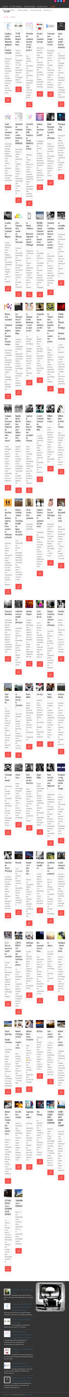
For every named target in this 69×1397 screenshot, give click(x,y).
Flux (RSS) (29, 1394)
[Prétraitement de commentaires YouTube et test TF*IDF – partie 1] (29, 26)
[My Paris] (40, 1024)
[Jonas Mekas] (50, 687)
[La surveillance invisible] (61, 215)
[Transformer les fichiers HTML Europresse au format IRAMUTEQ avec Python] (29, 117)
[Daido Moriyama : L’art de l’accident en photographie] (50, 117)
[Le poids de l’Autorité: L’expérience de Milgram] (8, 215)
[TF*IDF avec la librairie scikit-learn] (18, 26)
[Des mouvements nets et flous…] (40, 935)
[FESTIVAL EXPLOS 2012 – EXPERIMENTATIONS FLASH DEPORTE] (8, 1193)
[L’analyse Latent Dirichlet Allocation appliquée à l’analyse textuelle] (8, 26)
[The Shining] (40, 1104)
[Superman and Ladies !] (29, 1104)
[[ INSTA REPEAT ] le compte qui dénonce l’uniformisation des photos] (18, 935)
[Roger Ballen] (40, 767)
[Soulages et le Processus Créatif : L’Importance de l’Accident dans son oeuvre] (8, 408)
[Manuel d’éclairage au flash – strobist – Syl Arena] (18, 1024)
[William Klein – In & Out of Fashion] (61, 408)
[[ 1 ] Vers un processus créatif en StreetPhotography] (8, 935)
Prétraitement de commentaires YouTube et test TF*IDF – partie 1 (21, 1335)
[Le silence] (50, 935)
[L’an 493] (40, 687)
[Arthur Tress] (18, 767)
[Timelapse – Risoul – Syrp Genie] (61, 935)
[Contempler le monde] (8, 767)
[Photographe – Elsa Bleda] (61, 117)
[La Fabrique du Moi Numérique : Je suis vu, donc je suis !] (29, 307)
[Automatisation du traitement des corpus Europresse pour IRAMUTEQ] (18, 117)
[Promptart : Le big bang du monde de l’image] (61, 767)
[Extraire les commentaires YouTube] (40, 26)
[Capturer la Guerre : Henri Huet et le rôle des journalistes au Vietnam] (29, 408)
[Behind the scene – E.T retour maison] (61, 1024)
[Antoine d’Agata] (29, 604)
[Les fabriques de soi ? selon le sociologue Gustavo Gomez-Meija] (18, 307)
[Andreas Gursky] (61, 687)
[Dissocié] (18, 855)
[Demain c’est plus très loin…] (29, 855)
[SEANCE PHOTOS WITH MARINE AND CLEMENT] (61, 1104)
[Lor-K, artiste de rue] (40, 604)
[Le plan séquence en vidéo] (61, 855)
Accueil (6, 17)
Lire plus (8, 100)
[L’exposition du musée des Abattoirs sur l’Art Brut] (40, 307)
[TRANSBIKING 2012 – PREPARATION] (18, 1193)
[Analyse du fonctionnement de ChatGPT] (40, 117)
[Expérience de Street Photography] (8, 855)
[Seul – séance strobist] (50, 1024)
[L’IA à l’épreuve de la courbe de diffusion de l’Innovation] (18, 215)
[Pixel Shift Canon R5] (8, 687)
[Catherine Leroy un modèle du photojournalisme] (18, 604)
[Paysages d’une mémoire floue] (7, 1292)
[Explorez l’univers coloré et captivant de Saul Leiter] (40, 502)
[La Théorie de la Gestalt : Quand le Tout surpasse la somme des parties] (50, 307)
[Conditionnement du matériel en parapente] (50, 855)
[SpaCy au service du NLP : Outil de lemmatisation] (61, 26)
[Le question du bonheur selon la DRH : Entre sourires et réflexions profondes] (8, 502)
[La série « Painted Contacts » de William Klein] (40, 408)
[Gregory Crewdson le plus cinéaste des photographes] (50, 604)
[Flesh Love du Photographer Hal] (50, 502)
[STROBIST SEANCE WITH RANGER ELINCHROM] (50, 1104)
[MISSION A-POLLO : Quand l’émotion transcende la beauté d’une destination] (40, 215)
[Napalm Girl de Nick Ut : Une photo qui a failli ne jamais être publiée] (18, 408)
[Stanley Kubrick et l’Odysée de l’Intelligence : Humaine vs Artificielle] (61, 307)
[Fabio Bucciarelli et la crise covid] (61, 502)
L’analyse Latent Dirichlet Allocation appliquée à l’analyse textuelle (22, 1307)
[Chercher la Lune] (61, 604)
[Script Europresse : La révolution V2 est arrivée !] (8, 117)
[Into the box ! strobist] (18, 1104)
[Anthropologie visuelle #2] (40, 855)
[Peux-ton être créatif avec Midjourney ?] (50, 767)
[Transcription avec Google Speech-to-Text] (50, 26)
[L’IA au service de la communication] (29, 502)
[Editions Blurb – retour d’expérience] (29, 1024)
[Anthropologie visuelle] (29, 935)
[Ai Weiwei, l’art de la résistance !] (18, 687)
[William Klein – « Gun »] (50, 408)
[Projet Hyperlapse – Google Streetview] (8, 1024)
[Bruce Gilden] (29, 687)
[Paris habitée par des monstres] (29, 767)
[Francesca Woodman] (8, 604)
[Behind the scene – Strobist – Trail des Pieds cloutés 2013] (8, 1104)
